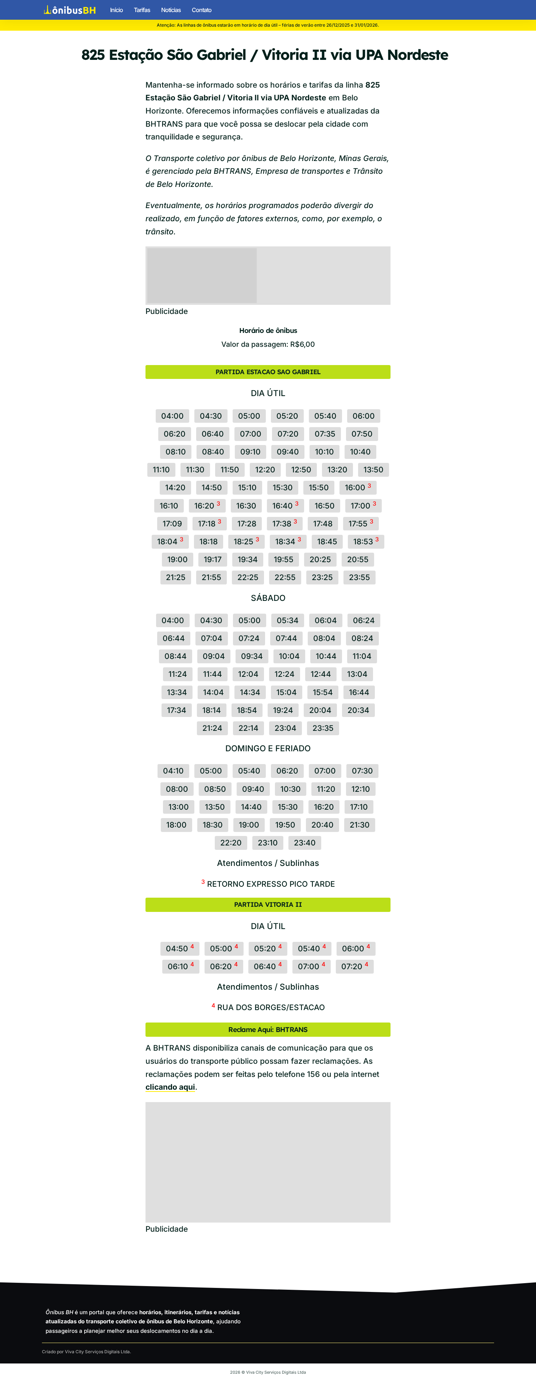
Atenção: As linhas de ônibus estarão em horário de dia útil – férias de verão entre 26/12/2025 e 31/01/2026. (268, 25)
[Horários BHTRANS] (69, 10)
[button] (487, 9)
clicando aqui (170, 1087)
